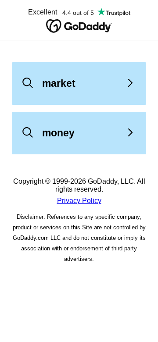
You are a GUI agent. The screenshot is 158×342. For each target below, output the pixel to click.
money (58, 133)
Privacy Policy (79, 200)
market (58, 83)
